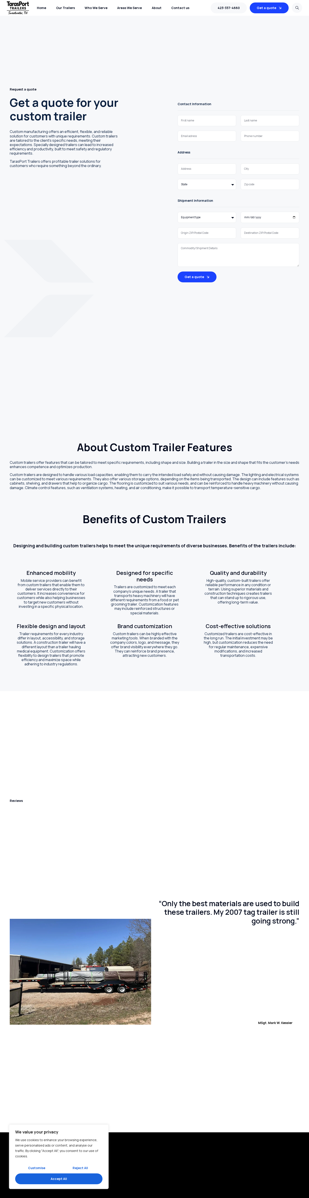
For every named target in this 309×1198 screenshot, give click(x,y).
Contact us (180, 8)
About (157, 8)
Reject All (80, 1168)
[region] (59, 1156)
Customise (36, 1168)
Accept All (59, 1179)
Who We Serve (96, 8)
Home (41, 8)
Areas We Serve (129, 8)
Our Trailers (65, 8)
